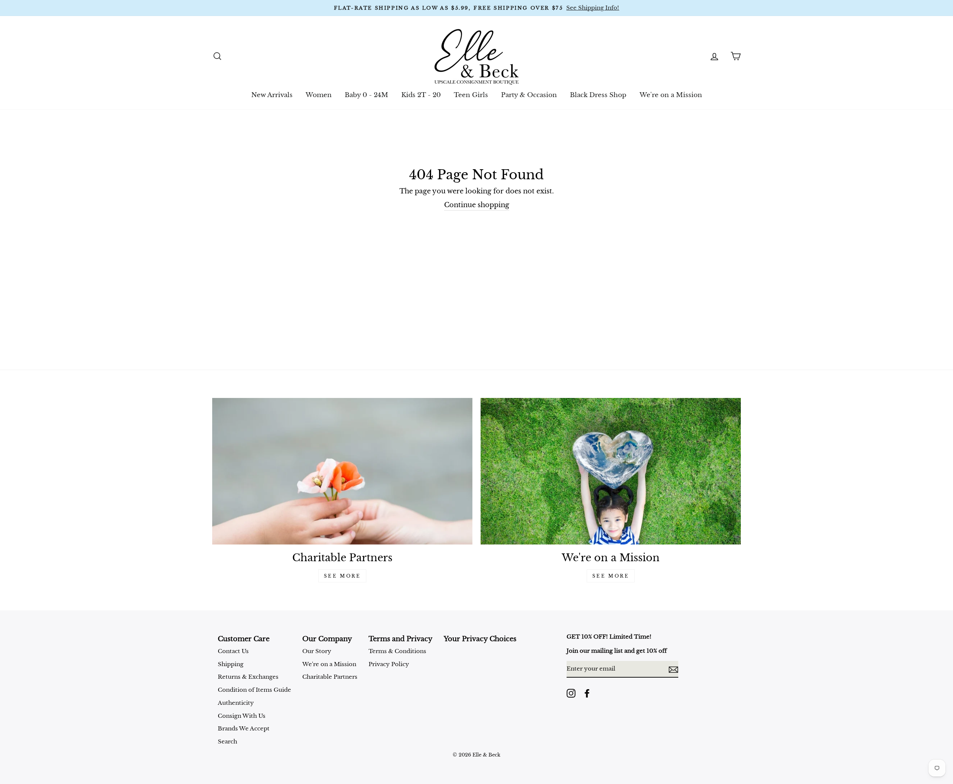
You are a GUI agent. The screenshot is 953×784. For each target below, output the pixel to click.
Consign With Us (241, 715)
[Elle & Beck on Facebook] (587, 693)
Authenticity (236, 702)
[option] (476, 8)
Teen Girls (471, 95)
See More (342, 576)
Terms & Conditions (397, 651)
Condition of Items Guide (254, 689)
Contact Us (233, 651)
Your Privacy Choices (480, 639)
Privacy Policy (389, 664)
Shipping (230, 664)
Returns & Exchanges (248, 676)
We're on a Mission (671, 95)
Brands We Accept (244, 728)
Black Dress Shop (598, 95)
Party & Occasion (529, 95)
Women (319, 95)
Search (227, 741)
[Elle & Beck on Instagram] (571, 693)
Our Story (316, 651)
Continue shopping (476, 205)
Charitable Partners (329, 676)
